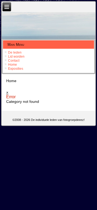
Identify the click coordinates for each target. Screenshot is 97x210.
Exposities (15, 69)
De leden (15, 52)
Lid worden (16, 56)
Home (12, 64)
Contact (13, 60)
